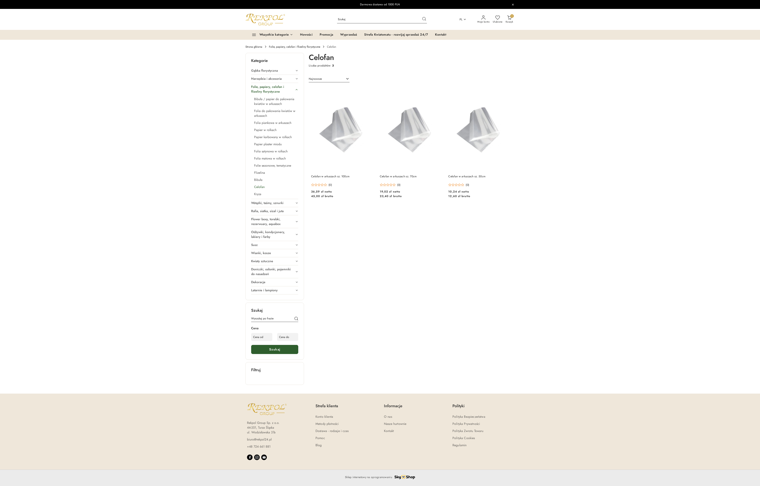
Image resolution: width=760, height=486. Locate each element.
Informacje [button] (393, 406)
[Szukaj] (296, 319)
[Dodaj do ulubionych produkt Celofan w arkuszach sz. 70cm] (439, 91)
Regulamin (459, 445)
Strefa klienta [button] (326, 406)
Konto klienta (324, 416)
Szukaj (274, 349)
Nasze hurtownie (395, 423)
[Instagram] (257, 457)
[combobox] (329, 79)
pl (461, 19)
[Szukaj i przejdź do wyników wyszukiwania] (424, 19)
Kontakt (389, 431)
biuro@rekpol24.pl (259, 439)
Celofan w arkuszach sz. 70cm (398, 176)
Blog (318, 445)
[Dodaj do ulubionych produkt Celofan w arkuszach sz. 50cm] (508, 91)
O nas (388, 416)
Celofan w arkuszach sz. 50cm (466, 176)
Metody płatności (327, 423)
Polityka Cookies (463, 438)
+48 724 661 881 (259, 446)
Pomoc (320, 438)
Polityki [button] (458, 406)
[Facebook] (250, 457)
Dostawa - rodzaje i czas (332, 431)
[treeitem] (274, 71)
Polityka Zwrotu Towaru (468, 431)
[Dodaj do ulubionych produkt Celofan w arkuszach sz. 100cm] (370, 91)
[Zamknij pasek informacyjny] (513, 4)
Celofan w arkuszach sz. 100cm (330, 176)
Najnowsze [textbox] (315, 79)
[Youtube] (264, 457)
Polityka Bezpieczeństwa (468, 416)
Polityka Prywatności (466, 423)
